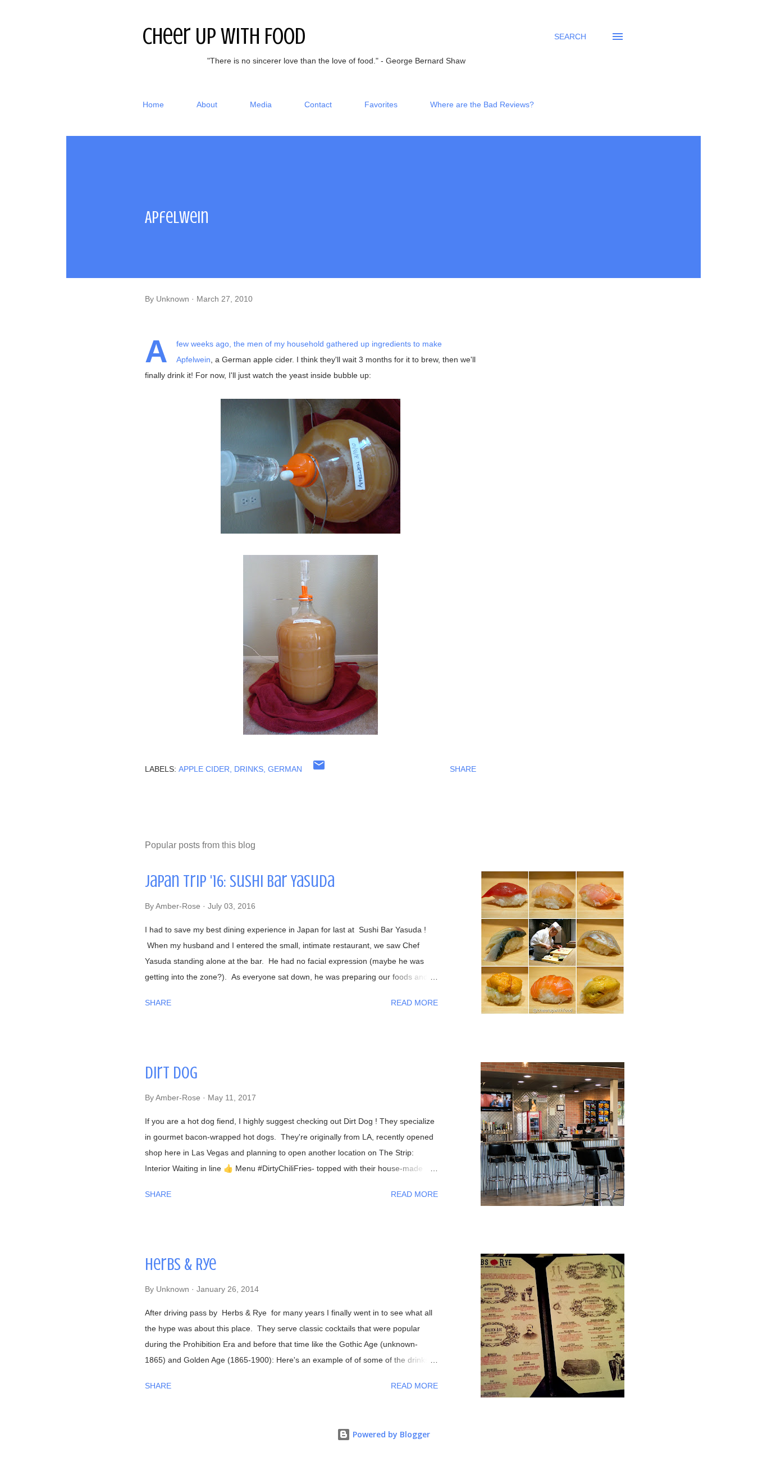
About (207, 104)
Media (261, 104)
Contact (318, 104)
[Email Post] (319, 768)
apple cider (204, 768)
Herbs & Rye (180, 1264)
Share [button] (463, 768)
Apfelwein (193, 359)
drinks (248, 768)
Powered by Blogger (390, 1434)
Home (153, 104)
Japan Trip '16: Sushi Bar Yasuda (240, 881)
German (285, 768)
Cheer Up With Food (224, 36)
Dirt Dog (171, 1072)
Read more (414, 1002)
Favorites (381, 104)
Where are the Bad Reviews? (482, 104)
